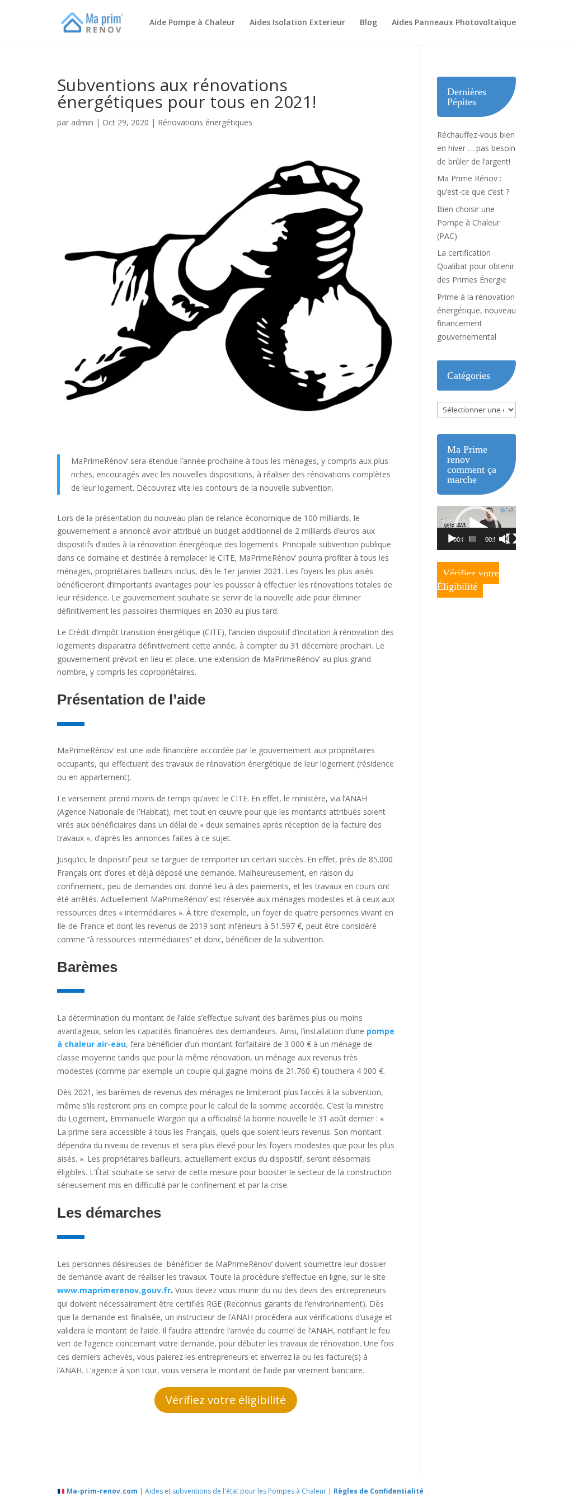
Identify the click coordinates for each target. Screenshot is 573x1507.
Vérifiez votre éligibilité (226, 1399)
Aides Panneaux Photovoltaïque (454, 22)
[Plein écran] (511, 538)
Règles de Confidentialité (379, 1491)
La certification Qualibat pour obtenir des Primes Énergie (475, 266)
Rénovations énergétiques (205, 122)
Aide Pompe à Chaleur (192, 22)
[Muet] (504, 538)
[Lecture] (451, 538)
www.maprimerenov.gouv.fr (114, 1290)
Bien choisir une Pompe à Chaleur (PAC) (468, 222)
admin (82, 122)
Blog (368, 22)
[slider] (473, 539)
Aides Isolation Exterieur (297, 22)
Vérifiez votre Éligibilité (468, 579)
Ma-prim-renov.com (102, 1491)
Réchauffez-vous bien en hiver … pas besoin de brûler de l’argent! (476, 148)
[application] (476, 528)
